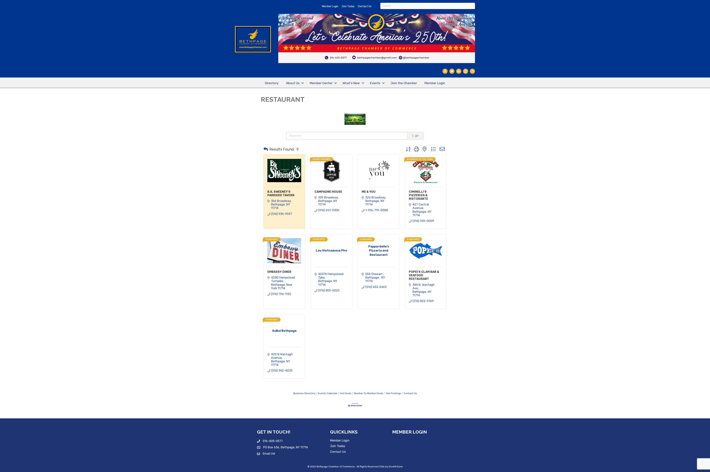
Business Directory (304, 393)
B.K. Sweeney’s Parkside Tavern (280, 193)
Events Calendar (327, 393)
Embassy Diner (279, 272)
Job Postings (393, 393)
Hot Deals (345, 393)
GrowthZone (395, 466)
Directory (271, 83)
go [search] (417, 135)
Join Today (348, 6)
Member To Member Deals (368, 393)
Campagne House (328, 191)
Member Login (330, 6)
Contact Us (364, 6)
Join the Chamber (403, 83)
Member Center (321, 83)
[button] (265, 149)
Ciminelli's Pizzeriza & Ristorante (418, 195)
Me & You (369, 191)
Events (375, 83)
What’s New (351, 83)
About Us (293, 83)
